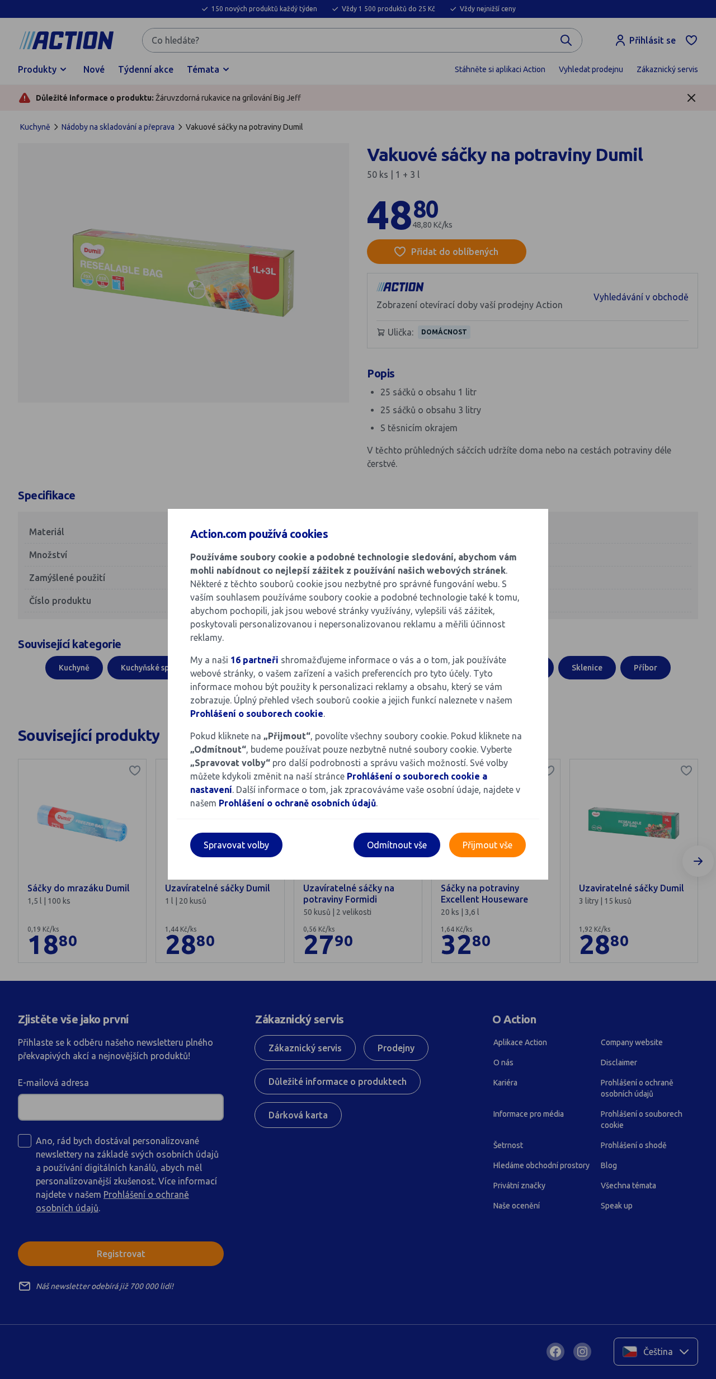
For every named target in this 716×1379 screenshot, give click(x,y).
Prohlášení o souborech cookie (256, 714)
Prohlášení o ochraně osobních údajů (297, 803)
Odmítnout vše (397, 845)
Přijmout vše (487, 845)
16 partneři (254, 660)
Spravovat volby (236, 845)
